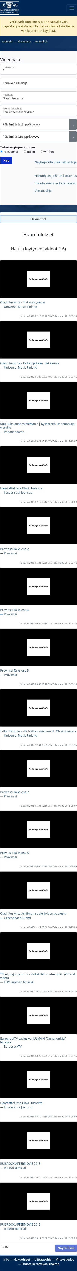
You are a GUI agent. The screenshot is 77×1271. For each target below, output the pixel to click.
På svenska (24, 41)
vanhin (49, 152)
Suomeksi (7, 41)
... (73, 124)
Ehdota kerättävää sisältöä (40, 1264)
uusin (31, 152)
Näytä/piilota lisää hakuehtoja (56, 162)
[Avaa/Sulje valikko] (72, 8)
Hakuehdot (38, 219)
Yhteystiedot (65, 1259)
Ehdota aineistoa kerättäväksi (55, 183)
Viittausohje (43, 191)
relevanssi (11, 152)
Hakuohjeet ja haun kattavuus (56, 176)
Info (6, 1259)
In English (41, 41)
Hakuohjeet (22, 1259)
